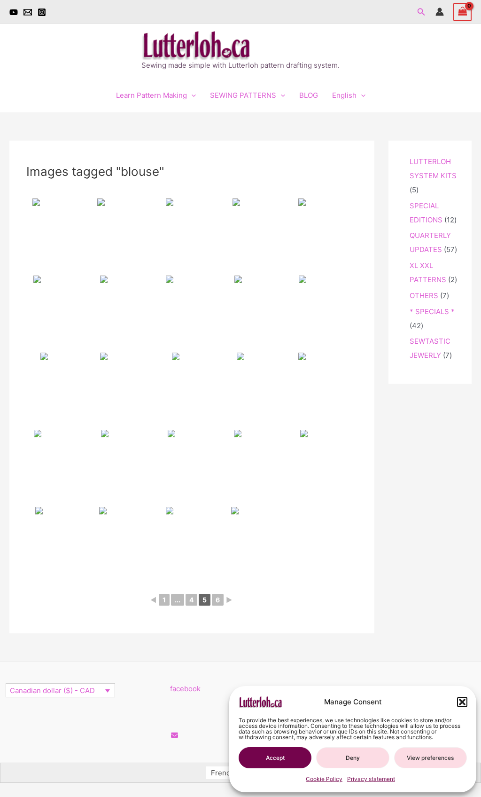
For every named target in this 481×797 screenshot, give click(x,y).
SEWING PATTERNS (243, 95)
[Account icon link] (439, 12)
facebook (185, 688)
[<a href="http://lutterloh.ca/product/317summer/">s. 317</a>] (192, 236)
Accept (275, 757)
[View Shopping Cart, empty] (462, 12)
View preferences (430, 757)
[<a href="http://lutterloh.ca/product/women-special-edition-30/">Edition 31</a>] (192, 467)
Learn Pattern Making (151, 95)
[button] (462, 702)
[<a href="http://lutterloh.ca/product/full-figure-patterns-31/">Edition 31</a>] (258, 313)
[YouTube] (13, 12)
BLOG (308, 95)
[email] (27, 12)
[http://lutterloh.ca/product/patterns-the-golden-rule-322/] (125, 544)
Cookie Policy (324, 778)
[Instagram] (42, 12)
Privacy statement (371, 778)
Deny (353, 757)
